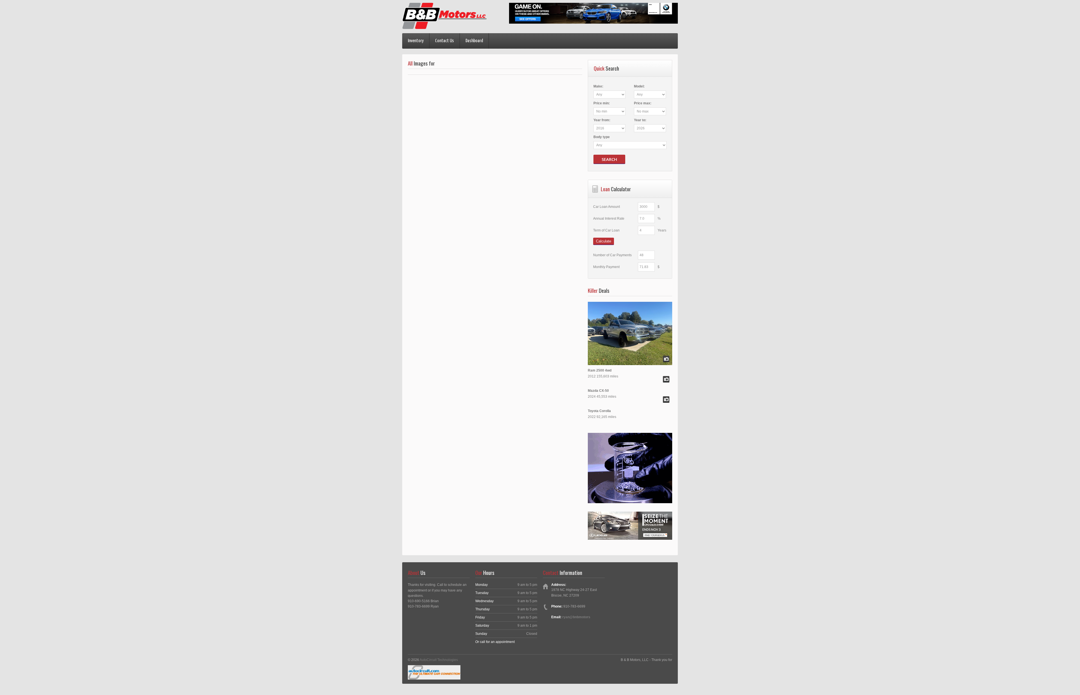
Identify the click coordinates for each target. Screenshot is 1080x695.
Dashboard (474, 41)
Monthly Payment (606, 267)
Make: (598, 86)
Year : (601, 120)
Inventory (416, 41)
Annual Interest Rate (608, 219)
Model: (639, 86)
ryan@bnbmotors (576, 617)
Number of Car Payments (612, 255)
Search (609, 159)
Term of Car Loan (606, 230)
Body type (601, 137)
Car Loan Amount (606, 207)
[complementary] (1063, 678)
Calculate (603, 241)
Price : (601, 103)
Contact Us (444, 41)
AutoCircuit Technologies (439, 660)
